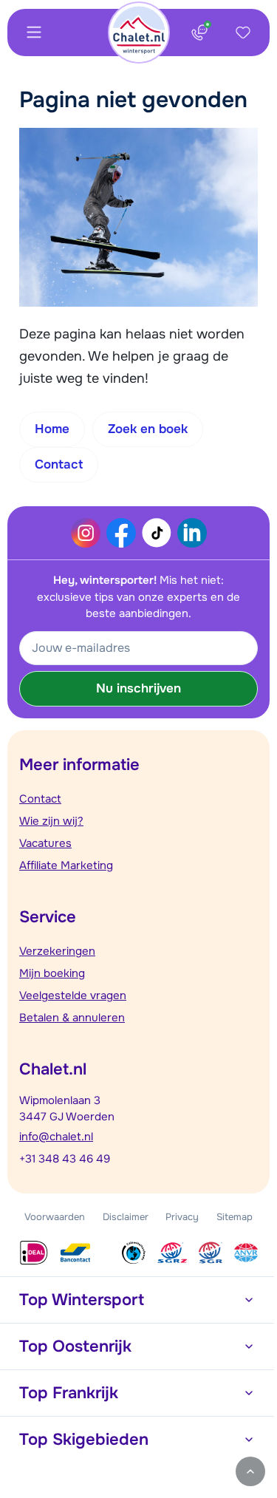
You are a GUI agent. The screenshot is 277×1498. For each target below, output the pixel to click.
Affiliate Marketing (66, 865)
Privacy (182, 1217)
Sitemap (234, 1217)
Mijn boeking (52, 973)
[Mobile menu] (34, 32)
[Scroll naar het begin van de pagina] (250, 1471)
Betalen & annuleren (72, 1017)
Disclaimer (125, 1217)
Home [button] (52, 429)
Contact (40, 798)
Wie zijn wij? (51, 821)
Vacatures (45, 843)
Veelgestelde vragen (72, 995)
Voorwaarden (54, 1217)
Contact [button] (59, 464)
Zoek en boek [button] (148, 429)
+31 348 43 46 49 (64, 1158)
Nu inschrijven (138, 688)
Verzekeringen (57, 951)
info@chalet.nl (56, 1136)
